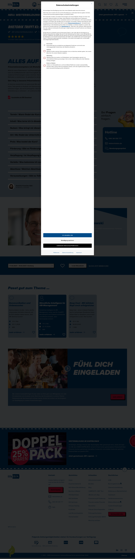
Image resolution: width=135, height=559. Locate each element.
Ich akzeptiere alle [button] (67, 235)
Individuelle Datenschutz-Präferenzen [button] (67, 245)
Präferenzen (56, 252)
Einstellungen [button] (65, 26)
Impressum (79, 252)
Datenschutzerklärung (73, 23)
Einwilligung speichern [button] (67, 240)
